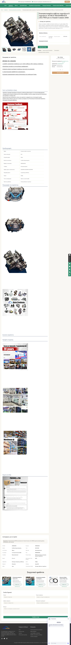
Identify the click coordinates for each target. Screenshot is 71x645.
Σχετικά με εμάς (23, 5)
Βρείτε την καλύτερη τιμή (17, 585)
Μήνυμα (5, 606)
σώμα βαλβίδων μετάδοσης (35, 633)
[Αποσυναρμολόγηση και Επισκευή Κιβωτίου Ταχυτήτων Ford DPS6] (18, 29)
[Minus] (68, 619)
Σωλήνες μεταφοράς (33, 636)
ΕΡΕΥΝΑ (67, 1)
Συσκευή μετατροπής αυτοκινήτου (15, 9)
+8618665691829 (60, 63)
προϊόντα (6, 9)
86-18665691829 (28, 1)
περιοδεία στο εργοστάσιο (34, 5)
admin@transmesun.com (47, 1)
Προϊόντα (11, 5)
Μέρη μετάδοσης (33, 631)
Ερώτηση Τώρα (60, 72)
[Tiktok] (7, 638)
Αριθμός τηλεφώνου (6, 600)
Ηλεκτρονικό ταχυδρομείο (40, 600)
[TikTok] (62, 69)
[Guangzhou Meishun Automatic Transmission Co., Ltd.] (3, 2)
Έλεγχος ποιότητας (47, 5)
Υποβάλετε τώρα (35, 617)
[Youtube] (4, 638)
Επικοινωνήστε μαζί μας (58, 5)
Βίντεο (16, 5)
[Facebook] (58, 69)
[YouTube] (60, 69)
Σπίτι (5, 5)
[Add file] (49, 643)
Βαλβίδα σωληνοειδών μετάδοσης (36, 634)
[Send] (68, 643)
